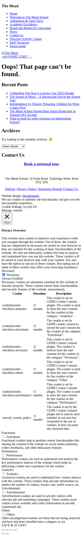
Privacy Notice (26, 189)
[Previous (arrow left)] (3, 533)
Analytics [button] (8, 469)
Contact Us (71, 189)
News (13, 31)
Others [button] (6, 510)
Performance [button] (10, 451)
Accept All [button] (29, 206)
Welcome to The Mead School (29, 17)
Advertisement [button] (11, 488)
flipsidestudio (30, 196)
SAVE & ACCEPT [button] (14, 525)
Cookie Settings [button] (12, 206)
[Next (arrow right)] (7, 533)
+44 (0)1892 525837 (15, 56)
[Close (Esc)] (3, 530)
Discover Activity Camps (26, 39)
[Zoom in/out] (15, 530)
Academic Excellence (23, 24)
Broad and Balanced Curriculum (30, 28)
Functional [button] (8, 433)
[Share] (7, 530)
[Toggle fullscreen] (11, 530)
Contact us (16, 35)
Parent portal (18, 46)
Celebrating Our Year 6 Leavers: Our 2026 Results (42, 93)
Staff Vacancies (19, 42)
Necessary (13, 275)
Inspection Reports (50, 189)
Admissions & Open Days (26, 21)
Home (14, 13)
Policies (10, 189)
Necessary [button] (8, 271)
